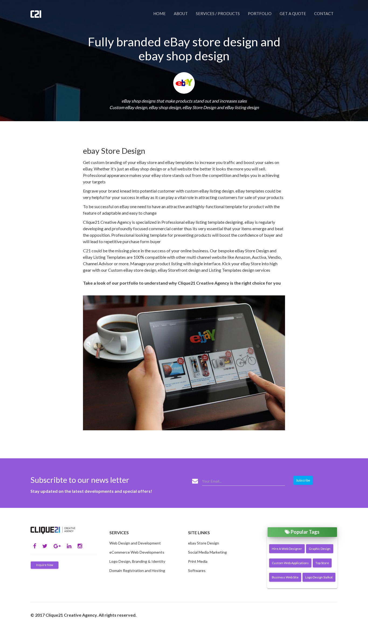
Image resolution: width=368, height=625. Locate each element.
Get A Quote (293, 13)
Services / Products (218, 13)
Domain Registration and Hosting (137, 570)
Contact (324, 13)
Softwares (197, 570)
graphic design (320, 549)
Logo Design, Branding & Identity (137, 561)
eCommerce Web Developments (136, 552)
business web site (285, 577)
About (181, 13)
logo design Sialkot (319, 577)
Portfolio (260, 13)
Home (159, 13)
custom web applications (290, 563)
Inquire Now (44, 565)
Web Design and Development (135, 543)
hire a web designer (287, 549)
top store (322, 563)
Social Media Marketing (207, 552)
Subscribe (303, 480)
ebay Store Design (203, 543)
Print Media (197, 561)
